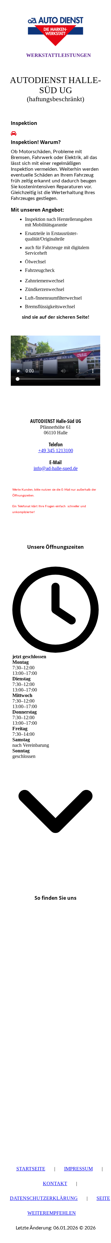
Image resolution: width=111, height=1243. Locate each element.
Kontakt (55, 1183)
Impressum (78, 1168)
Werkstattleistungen (58, 55)
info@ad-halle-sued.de (56, 468)
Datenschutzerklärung (44, 1198)
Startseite (30, 1168)
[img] (55, 32)
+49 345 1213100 (55, 450)
